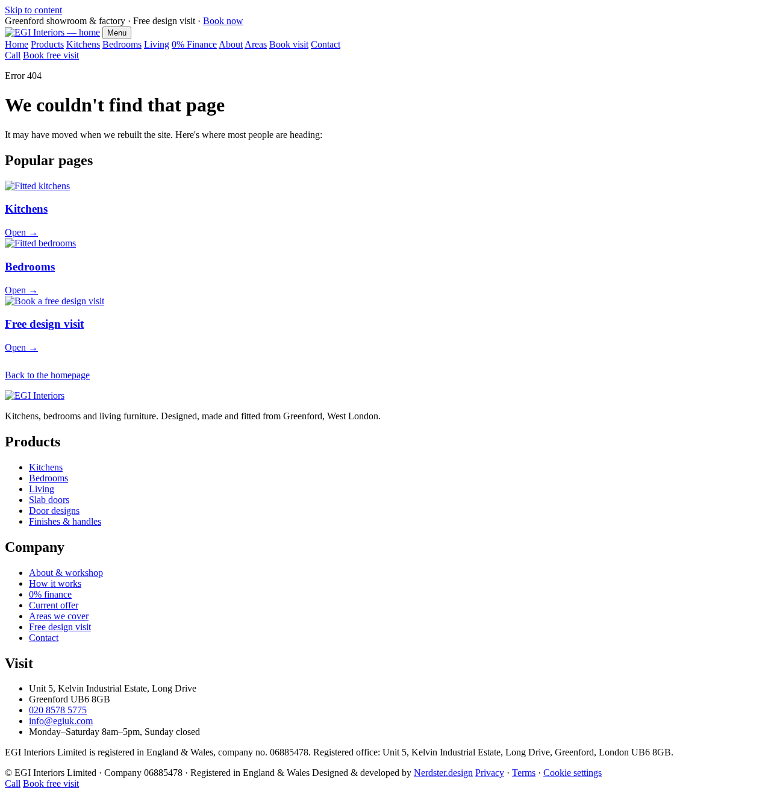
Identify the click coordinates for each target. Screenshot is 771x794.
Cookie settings (572, 772)
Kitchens (83, 44)
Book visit (288, 44)
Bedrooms (122, 44)
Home (16, 44)
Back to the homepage (47, 375)
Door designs (54, 510)
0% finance (50, 594)
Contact (325, 44)
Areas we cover (59, 616)
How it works (55, 583)
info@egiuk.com (61, 721)
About (231, 44)
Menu (116, 32)
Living (156, 44)
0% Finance (194, 44)
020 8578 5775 (58, 710)
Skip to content (33, 10)
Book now (223, 21)
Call (12, 55)
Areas (256, 44)
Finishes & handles (65, 521)
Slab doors (49, 500)
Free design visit (60, 627)
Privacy (489, 772)
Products (47, 44)
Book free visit (51, 55)
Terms (523, 772)
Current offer (53, 605)
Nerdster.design (443, 772)
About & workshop (66, 572)
